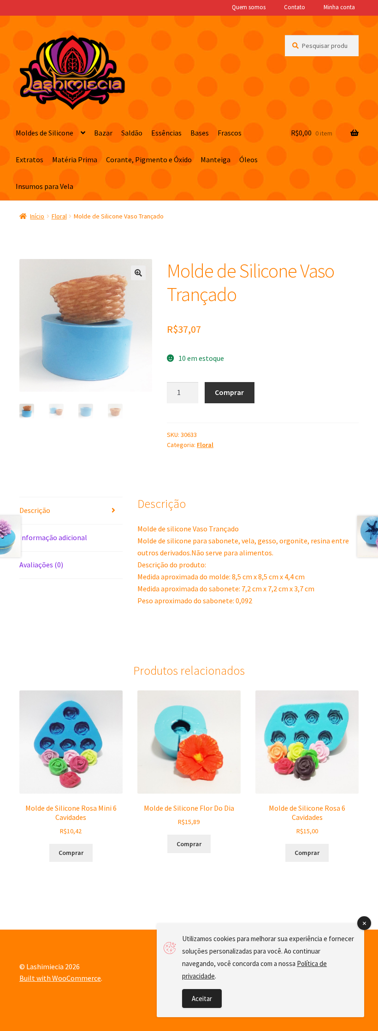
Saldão (131, 132)
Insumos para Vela (44, 186)
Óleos (248, 159)
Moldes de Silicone (44, 132)
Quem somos (249, 7)
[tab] (71, 510)
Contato (294, 7)
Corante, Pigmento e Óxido (149, 159)
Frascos (230, 132)
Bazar (103, 132)
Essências (166, 132)
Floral (59, 216)
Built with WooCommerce (60, 978)
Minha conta (339, 7)
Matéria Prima (74, 159)
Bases (199, 132)
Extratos (29, 159)
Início (37, 216)
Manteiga (215, 159)
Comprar (229, 392)
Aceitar (202, 998)
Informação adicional (53, 537)
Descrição (34, 510)
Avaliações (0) (41, 564)
